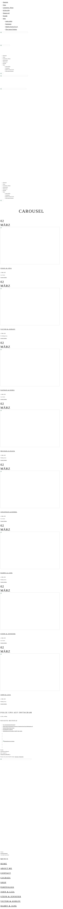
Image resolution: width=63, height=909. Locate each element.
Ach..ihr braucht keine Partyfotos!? (9, 724)
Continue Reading (3, 277)
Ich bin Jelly (6, 10)
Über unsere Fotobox (11, 29)
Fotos (4, 5)
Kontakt (5, 16)
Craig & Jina (6, 268)
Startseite (5, 2)
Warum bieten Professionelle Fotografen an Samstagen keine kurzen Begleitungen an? (18, 726)
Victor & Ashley (7, 329)
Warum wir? (6, 13)
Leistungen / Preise (8, 7)
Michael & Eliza (7, 451)
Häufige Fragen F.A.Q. (11, 26)
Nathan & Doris (7, 390)
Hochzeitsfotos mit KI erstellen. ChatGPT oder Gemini (12, 731)
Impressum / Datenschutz (19, 756)
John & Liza (5, 695)
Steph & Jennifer (8, 634)
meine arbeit (8, 21)
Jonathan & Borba (8, 512)
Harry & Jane (6, 573)
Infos (4, 18)
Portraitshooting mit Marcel (8, 729)
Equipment (8, 24)
